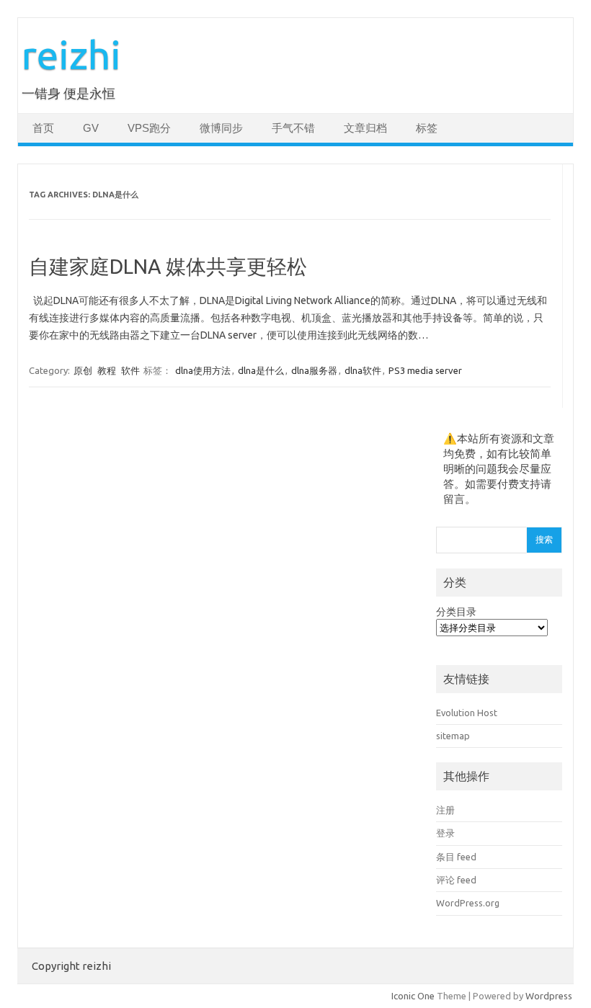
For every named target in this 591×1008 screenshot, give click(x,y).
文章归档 (365, 128)
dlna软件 (363, 370)
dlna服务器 (314, 370)
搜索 (544, 539)
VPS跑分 (149, 128)
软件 (130, 370)
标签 (426, 128)
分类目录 (456, 611)
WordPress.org (467, 903)
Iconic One (413, 996)
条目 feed (456, 857)
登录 (445, 833)
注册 (445, 810)
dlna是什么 (261, 370)
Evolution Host (466, 713)
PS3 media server (425, 370)
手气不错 (293, 128)
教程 (106, 370)
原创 (83, 370)
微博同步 (221, 128)
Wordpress (548, 996)
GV (91, 128)
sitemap (453, 736)
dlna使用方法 (203, 370)
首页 (43, 128)
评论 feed (456, 880)
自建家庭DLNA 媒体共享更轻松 (168, 266)
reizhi (71, 54)
